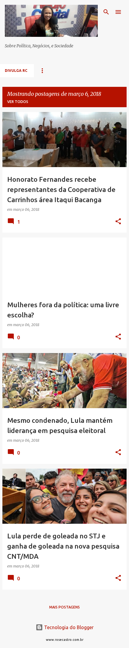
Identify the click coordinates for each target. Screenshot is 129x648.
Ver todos (17, 102)
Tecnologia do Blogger (68, 627)
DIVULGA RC (16, 70)
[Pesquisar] (106, 12)
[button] (118, 222)
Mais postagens (64, 607)
